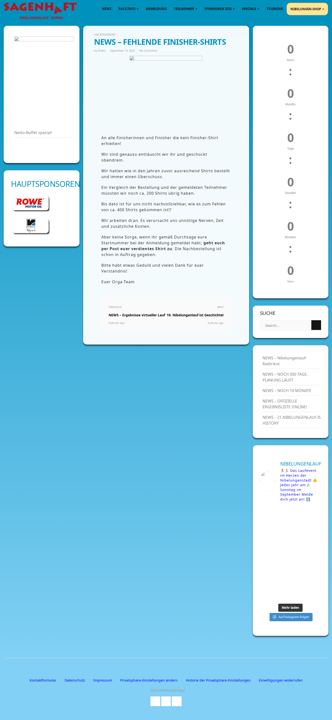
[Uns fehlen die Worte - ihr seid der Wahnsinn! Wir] (274, 591)
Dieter (102, 50)
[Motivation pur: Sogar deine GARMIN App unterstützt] (306, 591)
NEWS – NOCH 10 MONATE (286, 390)
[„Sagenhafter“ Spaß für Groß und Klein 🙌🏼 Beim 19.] (274, 534)
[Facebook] (155, 700)
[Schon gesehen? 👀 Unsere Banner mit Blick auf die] (274, 553)
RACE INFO (127, 9)
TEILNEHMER (184, 9)
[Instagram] (176, 700)
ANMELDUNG (156, 9)
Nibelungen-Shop (306, 9)
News (106, 9)
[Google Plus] (166, 700)
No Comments (148, 50)
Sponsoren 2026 (218, 9)
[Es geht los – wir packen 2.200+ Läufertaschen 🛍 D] (306, 516)
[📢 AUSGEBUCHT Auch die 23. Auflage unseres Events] (306, 553)
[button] (149, 680)
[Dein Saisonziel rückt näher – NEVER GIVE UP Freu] (274, 516)
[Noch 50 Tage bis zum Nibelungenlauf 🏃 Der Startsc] (306, 572)
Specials (249, 9)
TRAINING (275, 9)
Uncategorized (105, 34)
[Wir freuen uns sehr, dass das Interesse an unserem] (274, 572)
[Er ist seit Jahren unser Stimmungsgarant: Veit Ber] (306, 534)
